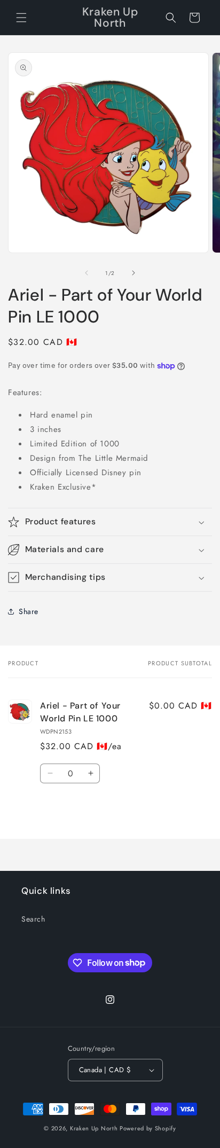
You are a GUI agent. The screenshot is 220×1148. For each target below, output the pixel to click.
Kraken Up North (94, 1128)
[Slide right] (133, 273)
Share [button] (28, 611)
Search (33, 919)
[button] (21, 17)
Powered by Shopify (148, 1128)
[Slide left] (86, 273)
